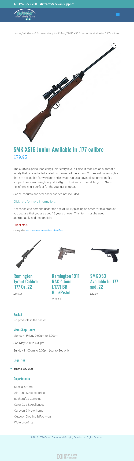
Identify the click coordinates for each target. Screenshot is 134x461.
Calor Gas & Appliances (29, 404)
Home (17, 33)
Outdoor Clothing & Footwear (33, 416)
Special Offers (23, 387)
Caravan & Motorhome (28, 410)
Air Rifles (59, 33)
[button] (114, 44)
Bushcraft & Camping (27, 398)
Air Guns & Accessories (37, 33)
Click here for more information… (34, 201)
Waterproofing (23, 422)
